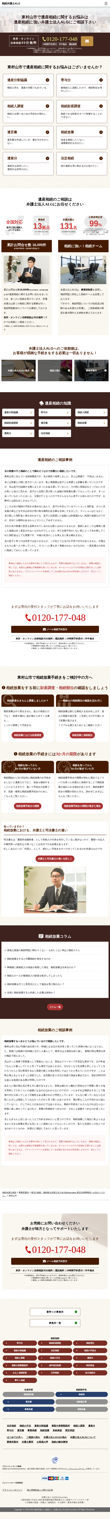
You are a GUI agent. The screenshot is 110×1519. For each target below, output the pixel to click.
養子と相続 (20, 1380)
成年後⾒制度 (55, 1365)
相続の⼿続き (90, 1350)
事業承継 (29, 1409)
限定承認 (69, 1430)
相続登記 (90, 1343)
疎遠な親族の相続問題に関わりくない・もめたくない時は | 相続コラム (43, 950)
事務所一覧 (55, 1323)
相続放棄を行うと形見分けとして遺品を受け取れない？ (35, 984)
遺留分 (7, 433)
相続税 (82, 1394)
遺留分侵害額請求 (20, 1365)
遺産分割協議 (11, 412)
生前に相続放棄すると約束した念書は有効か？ (31, 992)
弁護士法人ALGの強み (19, 370)
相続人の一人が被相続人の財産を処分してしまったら (34, 975)
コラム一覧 (55, 1007)
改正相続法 (90, 1373)
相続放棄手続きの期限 (27, 806)
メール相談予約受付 (57, 629)
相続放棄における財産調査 (27, 735)
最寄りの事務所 (55, 1312)
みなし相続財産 (20, 1373)
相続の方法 (55, 1358)
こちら (62, 50)
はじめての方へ (15, 1437)
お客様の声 (42, 1442)
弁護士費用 (27, 1442)
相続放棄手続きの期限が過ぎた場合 (82, 806)
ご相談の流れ (33, 1437)
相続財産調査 (11, 423)
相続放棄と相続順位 (82, 735)
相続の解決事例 (60, 1442)
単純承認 (57, 1430)
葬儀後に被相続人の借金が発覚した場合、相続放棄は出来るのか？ (41, 967)
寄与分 (44, 412)
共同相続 (55, 1373)
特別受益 (90, 1365)
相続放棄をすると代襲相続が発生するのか (29, 959)
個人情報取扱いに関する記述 (40, 1490)
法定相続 (45, 433)
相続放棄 (82, 423)
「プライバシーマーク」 (76, 1469)
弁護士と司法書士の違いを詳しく (55, 858)
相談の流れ (55, 370)
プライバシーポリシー (12, 1490)
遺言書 (44, 423)
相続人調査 (83, 412)
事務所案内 (91, 370)
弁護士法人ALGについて (83, 1437)
